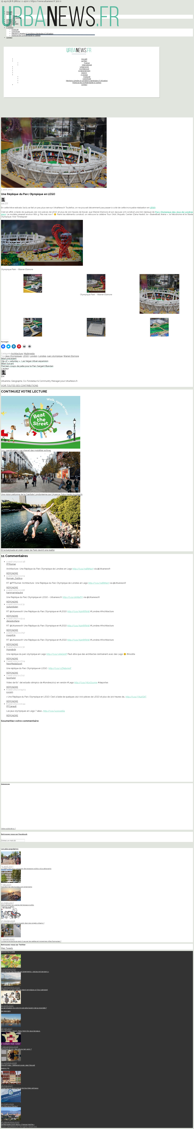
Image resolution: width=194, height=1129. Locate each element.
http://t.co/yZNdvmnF (60, 668)
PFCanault (11, 706)
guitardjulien (12, 607)
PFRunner (11, 564)
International (17, 18)
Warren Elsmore (71, 356)
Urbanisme (10, 20)
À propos (9, 28)
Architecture (11, 22)
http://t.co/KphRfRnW (78, 611)
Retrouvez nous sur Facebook (14, 834)
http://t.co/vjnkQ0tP (56, 654)
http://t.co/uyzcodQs (54, 711)
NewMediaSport (14, 663)
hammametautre (14, 592)
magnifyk (10, 635)
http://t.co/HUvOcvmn (85, 682)
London (33, 356)
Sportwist (11, 678)
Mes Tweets (7, 948)
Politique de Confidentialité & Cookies (26, 35)
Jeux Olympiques (13, 356)
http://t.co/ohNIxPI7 (73, 597)
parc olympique (55, 356)
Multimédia (29, 353)
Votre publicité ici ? (8, 828)
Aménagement (12, 24)
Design (9, 26)
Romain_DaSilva (14, 578)
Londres (42, 356)
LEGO (152, 207)
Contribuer (16, 32)
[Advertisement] (97, 108)
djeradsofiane (12, 621)
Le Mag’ (9, 14)
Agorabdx (11, 649)
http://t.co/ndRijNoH (83, 569)
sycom (9, 692)
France (14, 16)
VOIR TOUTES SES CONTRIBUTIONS (19, 385)
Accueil (9, 12)
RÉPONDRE (12, 573)
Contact (9, 37)
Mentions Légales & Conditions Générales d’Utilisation (32, 33)
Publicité (15, 30)
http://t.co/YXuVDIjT (136, 697)
